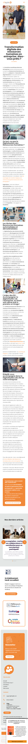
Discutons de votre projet (13, 503)
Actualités (14, 61)
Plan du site (6, 688)
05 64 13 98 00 (10, 700)
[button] (24, 542)
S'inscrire (10, 656)
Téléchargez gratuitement (17, 741)
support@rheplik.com (12, 696)
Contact (7, 712)
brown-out (21, 343)
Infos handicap (11, 594)
